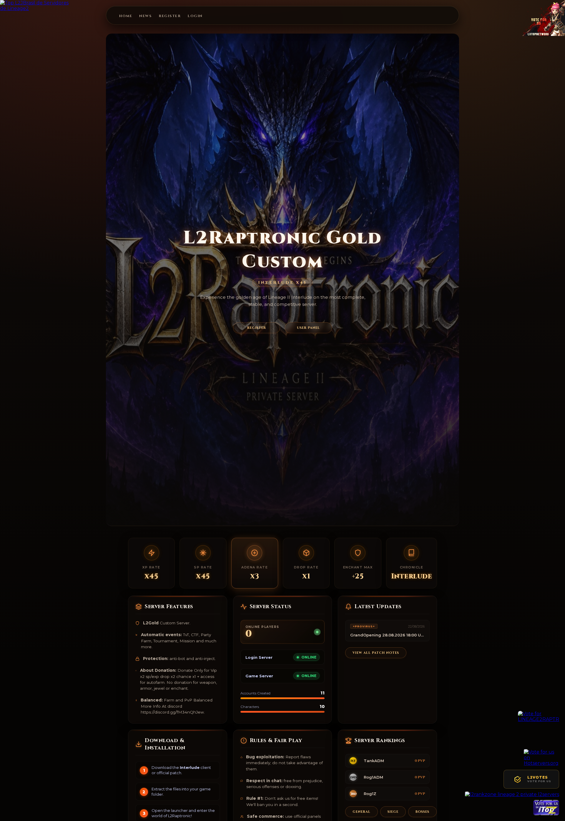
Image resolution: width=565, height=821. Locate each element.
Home (125, 16)
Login (195, 16)
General (361, 812)
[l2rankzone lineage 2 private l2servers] (512, 794)
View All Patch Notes (376, 653)
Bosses (422, 812)
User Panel (308, 328)
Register (170, 16)
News (145, 16)
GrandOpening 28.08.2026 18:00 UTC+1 (387, 635)
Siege (393, 812)
